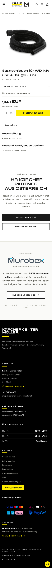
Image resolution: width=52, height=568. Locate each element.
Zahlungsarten (8, 461)
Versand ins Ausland (12, 536)
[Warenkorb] (47, 4)
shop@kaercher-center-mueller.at (17, 396)
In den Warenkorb (33, 113)
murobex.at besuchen (24, 295)
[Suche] (36, 4)
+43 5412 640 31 (9, 392)
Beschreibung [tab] (11, 125)
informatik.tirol (22, 556)
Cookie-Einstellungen (11, 481)
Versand (15, 106)
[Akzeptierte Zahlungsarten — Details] (26, 510)
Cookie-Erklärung (10, 473)
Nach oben (7, 560)
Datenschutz (7, 469)
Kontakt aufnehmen (26, 227)
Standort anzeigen (14, 386)
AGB (4, 477)
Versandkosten (8, 457)
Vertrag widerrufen (13, 487)
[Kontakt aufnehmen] (47, 564)
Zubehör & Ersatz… (9, 13)
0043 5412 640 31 (21, 411)
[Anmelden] (42, 4)
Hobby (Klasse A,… (34, 13)
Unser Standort (24, 217)
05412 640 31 (18, 415)
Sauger (21, 13)
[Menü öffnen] (4, 4)
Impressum (7, 465)
